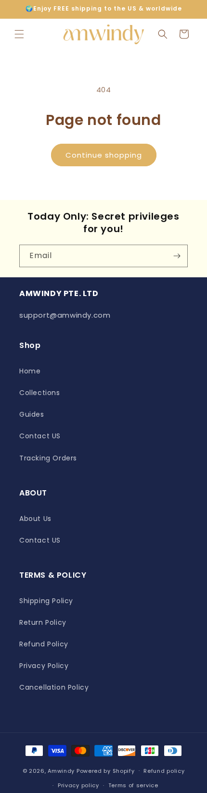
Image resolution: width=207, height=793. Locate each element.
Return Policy (42, 622)
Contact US (40, 436)
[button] (19, 34)
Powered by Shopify (106, 770)
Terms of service (133, 785)
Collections (39, 392)
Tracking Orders (48, 458)
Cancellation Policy (54, 687)
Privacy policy (78, 785)
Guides (31, 414)
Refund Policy (43, 644)
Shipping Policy (46, 601)
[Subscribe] (176, 256)
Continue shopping (103, 155)
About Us (35, 518)
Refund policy (163, 771)
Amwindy (61, 770)
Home (29, 371)
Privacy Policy (43, 665)
